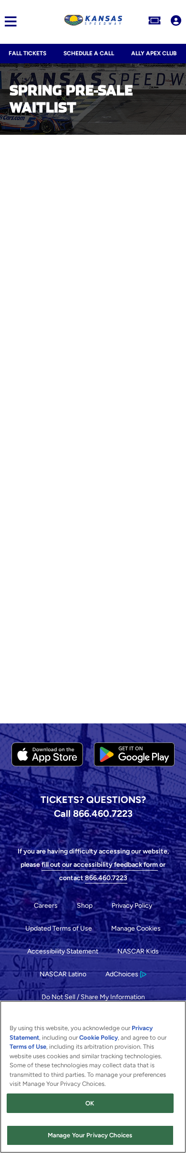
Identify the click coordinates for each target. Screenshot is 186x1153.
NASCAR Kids (138, 951)
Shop (85, 906)
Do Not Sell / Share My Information (93, 997)
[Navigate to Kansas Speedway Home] (93, 21)
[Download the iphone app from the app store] (47, 764)
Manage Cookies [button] (136, 928)
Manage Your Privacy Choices (90, 1135)
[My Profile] (176, 21)
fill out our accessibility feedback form (99, 865)
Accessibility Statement (62, 951)
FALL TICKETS (27, 53)
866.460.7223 (106, 878)
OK (89, 1103)
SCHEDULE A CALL (88, 53)
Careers (46, 906)
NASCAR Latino (63, 974)
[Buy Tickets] (154, 21)
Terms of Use (28, 1046)
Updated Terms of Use (58, 928)
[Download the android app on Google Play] (134, 774)
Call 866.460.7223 (93, 813)
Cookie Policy (98, 1037)
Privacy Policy (132, 906)
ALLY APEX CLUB (153, 53)
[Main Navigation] (8, 22)
